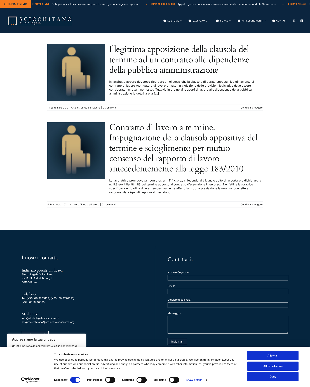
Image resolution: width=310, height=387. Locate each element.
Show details (194, 379)
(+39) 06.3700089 (33, 302)
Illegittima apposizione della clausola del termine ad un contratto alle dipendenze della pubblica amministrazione (179, 59)
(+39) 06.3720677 (62, 298)
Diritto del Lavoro (90, 107)
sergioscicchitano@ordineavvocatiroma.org (48, 322)
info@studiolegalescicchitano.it (40, 318)
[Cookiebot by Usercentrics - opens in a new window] (30, 380)
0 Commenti (109, 107)
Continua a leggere (252, 107)
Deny (273, 376)
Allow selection (273, 366)
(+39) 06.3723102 (38, 298)
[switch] (110, 380)
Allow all (272, 355)
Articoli (75, 107)
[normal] (39, 17)
